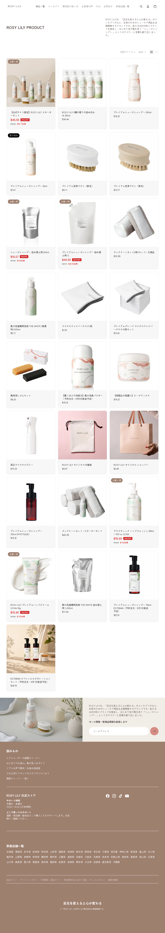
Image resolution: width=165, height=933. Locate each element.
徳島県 (18, 862)
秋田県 (44, 851)
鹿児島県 (106, 862)
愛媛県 (36, 862)
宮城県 (36, 851)
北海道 (9, 851)
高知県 (44, 862)
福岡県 (53, 862)
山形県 (53, 851)
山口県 (9, 862)
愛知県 (53, 856)
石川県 (151, 851)
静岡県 (44, 856)
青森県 (18, 851)
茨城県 (70, 851)
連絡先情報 (113, 879)
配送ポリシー (56, 879)
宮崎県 (96, 862)
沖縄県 (116, 862)
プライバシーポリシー (29, 879)
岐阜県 (36, 856)
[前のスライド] (114, 82)
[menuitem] (40, 6)
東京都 (114, 851)
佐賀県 (62, 862)
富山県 (142, 851)
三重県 (62, 856)
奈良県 (105, 856)
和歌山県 (115, 856)
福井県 (9, 856)
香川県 (27, 862)
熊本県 (79, 862)
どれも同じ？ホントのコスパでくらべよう (27, 773)
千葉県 (105, 851)
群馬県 (88, 851)
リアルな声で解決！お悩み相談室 (23, 768)
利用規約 (45, 879)
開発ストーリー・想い (17, 778)
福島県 (62, 851)
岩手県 (27, 851)
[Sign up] (154, 731)
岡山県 (142, 856)
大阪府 (88, 856)
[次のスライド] (153, 82)
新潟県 (134, 851)
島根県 (134, 856)
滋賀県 (70, 856)
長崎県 (70, 862)
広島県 (151, 856)
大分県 (88, 862)
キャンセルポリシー (97, 879)
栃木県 (79, 851)
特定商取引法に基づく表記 (75, 879)
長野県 (27, 856)
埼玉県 (96, 851)
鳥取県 (125, 856)
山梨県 (18, 856)
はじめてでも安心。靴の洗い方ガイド (25, 763)
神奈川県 (124, 851)
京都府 (79, 856)
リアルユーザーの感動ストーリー (23, 758)
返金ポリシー (12, 879)
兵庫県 (96, 856)
